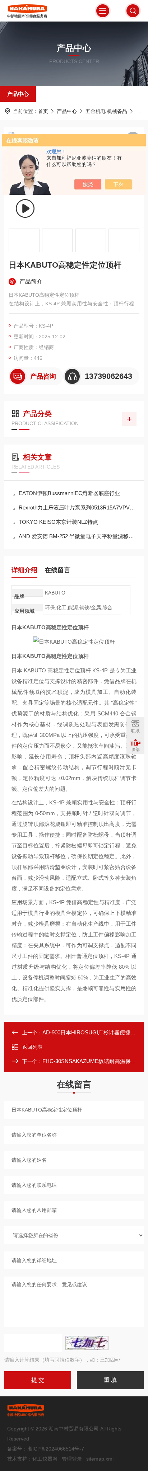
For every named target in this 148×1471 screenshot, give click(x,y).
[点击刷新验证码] (86, 1343)
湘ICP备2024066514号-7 (55, 1449)
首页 (43, 111)
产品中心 (18, 94)
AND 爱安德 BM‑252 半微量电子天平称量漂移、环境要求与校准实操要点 (78, 536)
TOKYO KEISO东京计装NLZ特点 (58, 522)
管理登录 (72, 1459)
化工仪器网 (44, 1459)
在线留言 (57, 570)
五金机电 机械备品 (106, 111)
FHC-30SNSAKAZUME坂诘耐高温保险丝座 (94, 1061)
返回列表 (32, 1047)
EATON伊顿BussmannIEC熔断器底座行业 (69, 493)
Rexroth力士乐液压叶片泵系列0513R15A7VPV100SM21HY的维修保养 (78, 507)
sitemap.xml (100, 1459)
